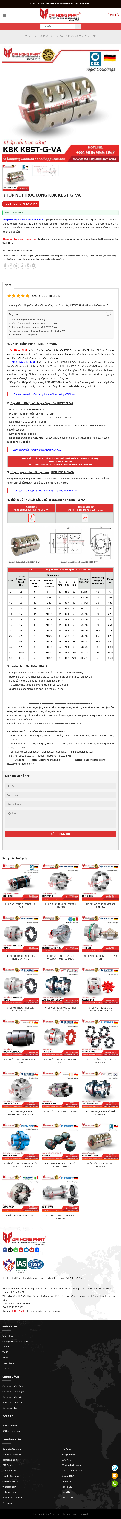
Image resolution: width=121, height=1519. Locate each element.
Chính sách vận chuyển (13, 1391)
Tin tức (5, 1346)
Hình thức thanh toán (13, 1402)
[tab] (8, 285)
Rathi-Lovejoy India (11, 1454)
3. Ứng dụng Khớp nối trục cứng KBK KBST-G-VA (33, 327)
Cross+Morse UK (10, 1481)
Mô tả (8, 285)
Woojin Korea (68, 1454)
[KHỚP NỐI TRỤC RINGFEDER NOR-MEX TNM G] (20, 933)
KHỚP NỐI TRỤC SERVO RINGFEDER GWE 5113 (100, 1009)
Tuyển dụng (8, 1363)
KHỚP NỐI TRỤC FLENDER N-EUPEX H (60, 1216)
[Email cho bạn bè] (22, 266)
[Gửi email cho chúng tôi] (10, 1249)
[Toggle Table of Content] (106, 314)
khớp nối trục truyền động (99, 256)
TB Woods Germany (71, 1465)
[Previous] (9, 104)
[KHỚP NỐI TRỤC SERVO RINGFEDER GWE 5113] (100, 985)
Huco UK (66, 1492)
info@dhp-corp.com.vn (58, 755)
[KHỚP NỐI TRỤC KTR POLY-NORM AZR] (20, 1037)
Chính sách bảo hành (12, 1386)
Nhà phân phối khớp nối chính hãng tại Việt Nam (43, 259)
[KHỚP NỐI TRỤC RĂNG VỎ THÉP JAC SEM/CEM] (100, 1089)
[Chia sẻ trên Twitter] (16, 266)
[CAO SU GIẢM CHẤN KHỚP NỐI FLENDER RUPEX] (60, 1141)
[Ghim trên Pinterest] (28, 266)
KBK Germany (9, 1470)
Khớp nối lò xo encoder (65, 256)
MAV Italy (66, 1459)
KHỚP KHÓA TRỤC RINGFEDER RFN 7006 (100, 905)
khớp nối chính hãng (45, 256)
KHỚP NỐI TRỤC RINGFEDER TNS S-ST (60, 1061)
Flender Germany (10, 1476)
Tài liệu (5, 1352)
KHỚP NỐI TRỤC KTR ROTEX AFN (60, 1111)
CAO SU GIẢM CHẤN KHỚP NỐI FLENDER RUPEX (60, 1165)
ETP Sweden (68, 1497)
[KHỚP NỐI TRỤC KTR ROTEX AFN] (60, 1089)
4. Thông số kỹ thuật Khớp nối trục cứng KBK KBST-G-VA (37, 330)
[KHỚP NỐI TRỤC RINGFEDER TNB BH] (100, 933)
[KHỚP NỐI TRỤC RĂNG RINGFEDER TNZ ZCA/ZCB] (20, 1089)
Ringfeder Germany (11, 1449)
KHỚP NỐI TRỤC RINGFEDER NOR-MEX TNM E (20, 1009)
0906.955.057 (26, 755)
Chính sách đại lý (10, 1408)
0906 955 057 (46, 464)
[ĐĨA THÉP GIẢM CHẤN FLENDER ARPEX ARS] (100, 1037)
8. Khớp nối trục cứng (52, 36)
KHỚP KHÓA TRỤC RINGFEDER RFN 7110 (60, 905)
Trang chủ (31, 36)
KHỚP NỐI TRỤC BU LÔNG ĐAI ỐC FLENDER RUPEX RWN (20, 1165)
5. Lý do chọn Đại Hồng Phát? (23, 334)
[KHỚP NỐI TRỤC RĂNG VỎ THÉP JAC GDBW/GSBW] (60, 985)
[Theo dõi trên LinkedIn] (26, 1249)
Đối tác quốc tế (9, 1425)
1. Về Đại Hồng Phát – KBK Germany (27, 319)
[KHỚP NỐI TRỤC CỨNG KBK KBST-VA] (100, 1141)
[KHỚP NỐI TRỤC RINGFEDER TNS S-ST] (60, 1037)
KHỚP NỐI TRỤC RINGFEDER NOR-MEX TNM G (20, 957)
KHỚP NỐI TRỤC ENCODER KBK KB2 (20, 905)
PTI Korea (7, 1503)
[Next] (112, 104)
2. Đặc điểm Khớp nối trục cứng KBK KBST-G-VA (33, 323)
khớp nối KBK (81, 256)
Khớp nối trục (15, 478)
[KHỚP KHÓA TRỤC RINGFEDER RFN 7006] (100, 881)
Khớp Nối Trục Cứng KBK (82, 36)
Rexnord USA (68, 1476)
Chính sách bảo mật (12, 1397)
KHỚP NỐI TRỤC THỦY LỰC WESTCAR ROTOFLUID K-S (60, 957)
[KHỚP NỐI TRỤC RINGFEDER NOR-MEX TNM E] (20, 985)
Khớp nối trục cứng (32, 382)
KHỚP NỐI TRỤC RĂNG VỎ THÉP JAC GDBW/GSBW (60, 1009)
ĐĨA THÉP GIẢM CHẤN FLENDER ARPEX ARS (100, 1061)
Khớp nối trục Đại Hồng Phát (22, 256)
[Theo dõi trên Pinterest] (21, 1249)
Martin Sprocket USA (72, 1470)
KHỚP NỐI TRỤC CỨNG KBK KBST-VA (100, 1165)
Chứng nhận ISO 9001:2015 (15, 1341)
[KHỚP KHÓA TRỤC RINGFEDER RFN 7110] (60, 881)
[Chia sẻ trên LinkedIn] (33, 266)
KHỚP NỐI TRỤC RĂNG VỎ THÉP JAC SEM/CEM (100, 1113)
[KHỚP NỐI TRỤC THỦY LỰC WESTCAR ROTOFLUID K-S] (60, 933)
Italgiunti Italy (9, 1492)
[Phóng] (6, 159)
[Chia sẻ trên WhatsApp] (5, 266)
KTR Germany (9, 1465)
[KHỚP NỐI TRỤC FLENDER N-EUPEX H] (60, 1193)
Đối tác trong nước (11, 1431)
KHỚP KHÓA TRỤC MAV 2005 (20, 1215)
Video (5, 1357)
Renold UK (67, 1487)
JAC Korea (67, 1449)
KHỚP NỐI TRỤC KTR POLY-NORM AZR (20, 1061)
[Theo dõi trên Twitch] (37, 1249)
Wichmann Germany (12, 1497)
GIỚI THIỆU (7, 1336)
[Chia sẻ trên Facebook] (11, 266)
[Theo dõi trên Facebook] (5, 1249)
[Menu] (4, 15)
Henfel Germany (10, 1459)
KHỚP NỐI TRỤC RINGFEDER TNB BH (100, 957)
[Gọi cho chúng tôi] (15, 1249)
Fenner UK (67, 1481)
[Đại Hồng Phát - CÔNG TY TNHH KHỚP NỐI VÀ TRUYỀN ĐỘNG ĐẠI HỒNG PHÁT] (60, 15)
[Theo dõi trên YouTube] (31, 1249)
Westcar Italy (9, 1487)
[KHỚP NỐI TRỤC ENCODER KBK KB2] (20, 881)
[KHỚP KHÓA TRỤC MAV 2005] (20, 1193)
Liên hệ (5, 1368)
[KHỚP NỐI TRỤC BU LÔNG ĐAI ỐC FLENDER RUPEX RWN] (20, 1141)
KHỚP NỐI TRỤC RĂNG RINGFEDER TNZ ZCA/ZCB (21, 1113)
